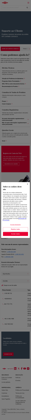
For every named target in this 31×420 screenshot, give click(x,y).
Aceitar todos (15, 234)
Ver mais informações (15, 224)
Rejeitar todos (15, 229)
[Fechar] (27, 184)
